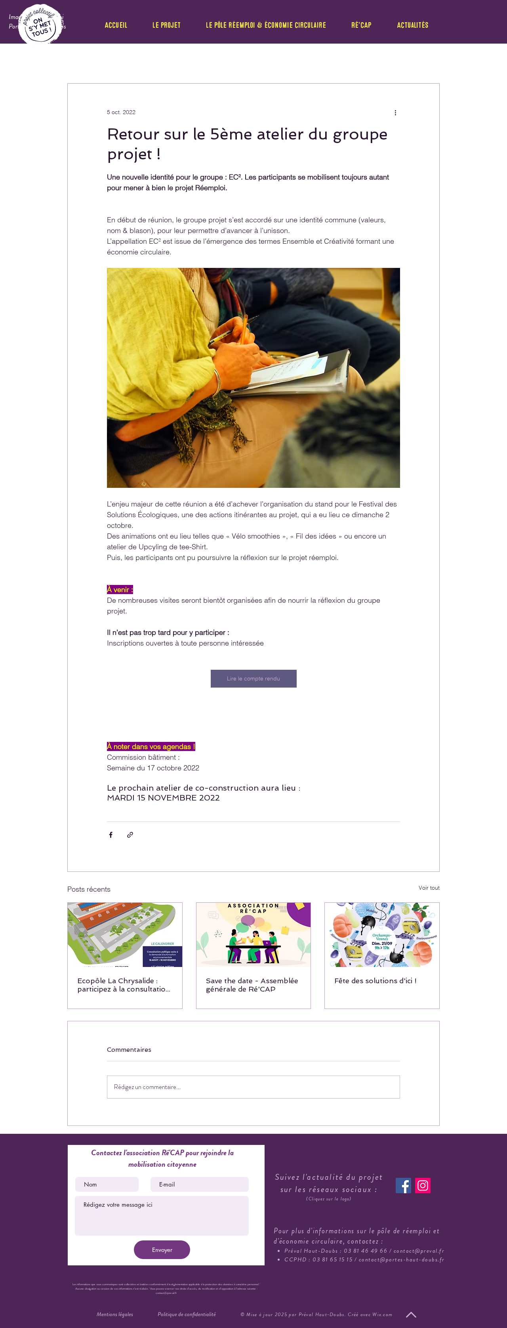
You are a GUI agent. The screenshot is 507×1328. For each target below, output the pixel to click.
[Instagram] (423, 1185)
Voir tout (429, 887)
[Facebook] (403, 1185)
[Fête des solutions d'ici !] (382, 935)
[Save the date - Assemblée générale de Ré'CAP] (253, 935)
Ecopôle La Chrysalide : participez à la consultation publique (123, 984)
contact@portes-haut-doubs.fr (402, 1259)
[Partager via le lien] (130, 835)
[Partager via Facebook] (110, 835)
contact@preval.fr (419, 1250)
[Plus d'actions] (395, 112)
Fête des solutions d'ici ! (375, 980)
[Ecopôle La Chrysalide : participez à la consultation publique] (125, 935)
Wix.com (382, 1314)
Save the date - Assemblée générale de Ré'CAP (252, 984)
